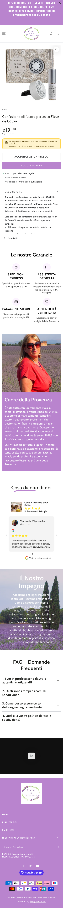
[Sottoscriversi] (59, 844)
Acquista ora (31, 165)
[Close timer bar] (59, 2)
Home (4, 109)
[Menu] (4, 33)
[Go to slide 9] (31, 550)
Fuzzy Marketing (38, 898)
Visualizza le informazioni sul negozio (23, 181)
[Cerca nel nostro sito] (51, 33)
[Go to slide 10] (33, 550)
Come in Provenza (24, 894)
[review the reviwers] (13, 530)
